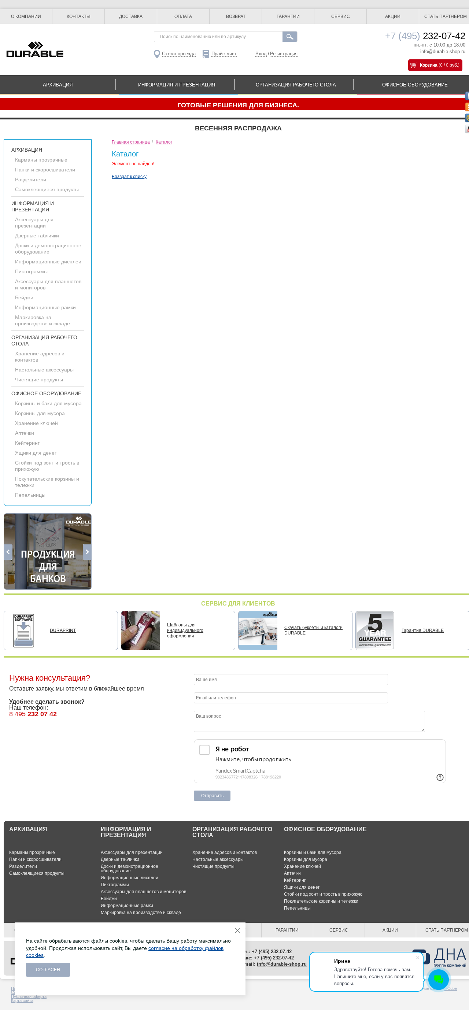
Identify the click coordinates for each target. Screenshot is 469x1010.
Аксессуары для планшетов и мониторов (143, 891)
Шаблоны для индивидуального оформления (185, 630)
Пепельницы (30, 495)
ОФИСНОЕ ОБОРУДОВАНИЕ (46, 393)
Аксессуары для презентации (34, 223)
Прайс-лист (224, 53)
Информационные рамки (45, 307)
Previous (8, 552)
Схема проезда (179, 53)
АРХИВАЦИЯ (58, 85)
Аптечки (24, 433)
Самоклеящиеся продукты (47, 189)
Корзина (428, 65)
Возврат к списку (129, 176)
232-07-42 (425, 35)
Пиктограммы (31, 271)
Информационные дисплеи (48, 261)
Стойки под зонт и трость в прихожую (323, 894)
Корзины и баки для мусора (48, 403)
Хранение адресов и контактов (224, 852)
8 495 (33, 714)
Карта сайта (22, 1000)
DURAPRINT (63, 630)
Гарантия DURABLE (423, 630)
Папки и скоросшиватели (45, 170)
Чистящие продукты (39, 379)
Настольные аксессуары (44, 370)
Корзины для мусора (40, 413)
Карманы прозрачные (41, 160)
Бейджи (24, 297)
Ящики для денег (35, 453)
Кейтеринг (27, 443)
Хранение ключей (36, 423)
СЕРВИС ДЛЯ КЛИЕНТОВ (238, 603)
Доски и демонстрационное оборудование (48, 249)
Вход (261, 53)
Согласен (48, 969)
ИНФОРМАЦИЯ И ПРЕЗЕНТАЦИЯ (176, 85)
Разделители (30, 179)
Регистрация (284, 53)
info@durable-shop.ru (442, 51)
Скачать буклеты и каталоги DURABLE (313, 630)
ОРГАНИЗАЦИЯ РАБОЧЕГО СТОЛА (296, 85)
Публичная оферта (29, 996)
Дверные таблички (37, 235)
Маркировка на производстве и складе (42, 320)
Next (87, 552)
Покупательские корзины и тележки (321, 901)
